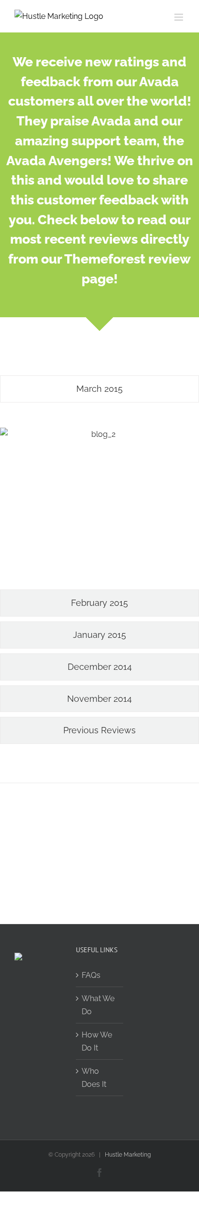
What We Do (98, 1005)
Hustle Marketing (128, 1154)
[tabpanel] (99, 498)
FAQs (91, 975)
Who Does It (94, 1078)
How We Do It (97, 1041)
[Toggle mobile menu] (179, 17)
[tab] (99, 388)
